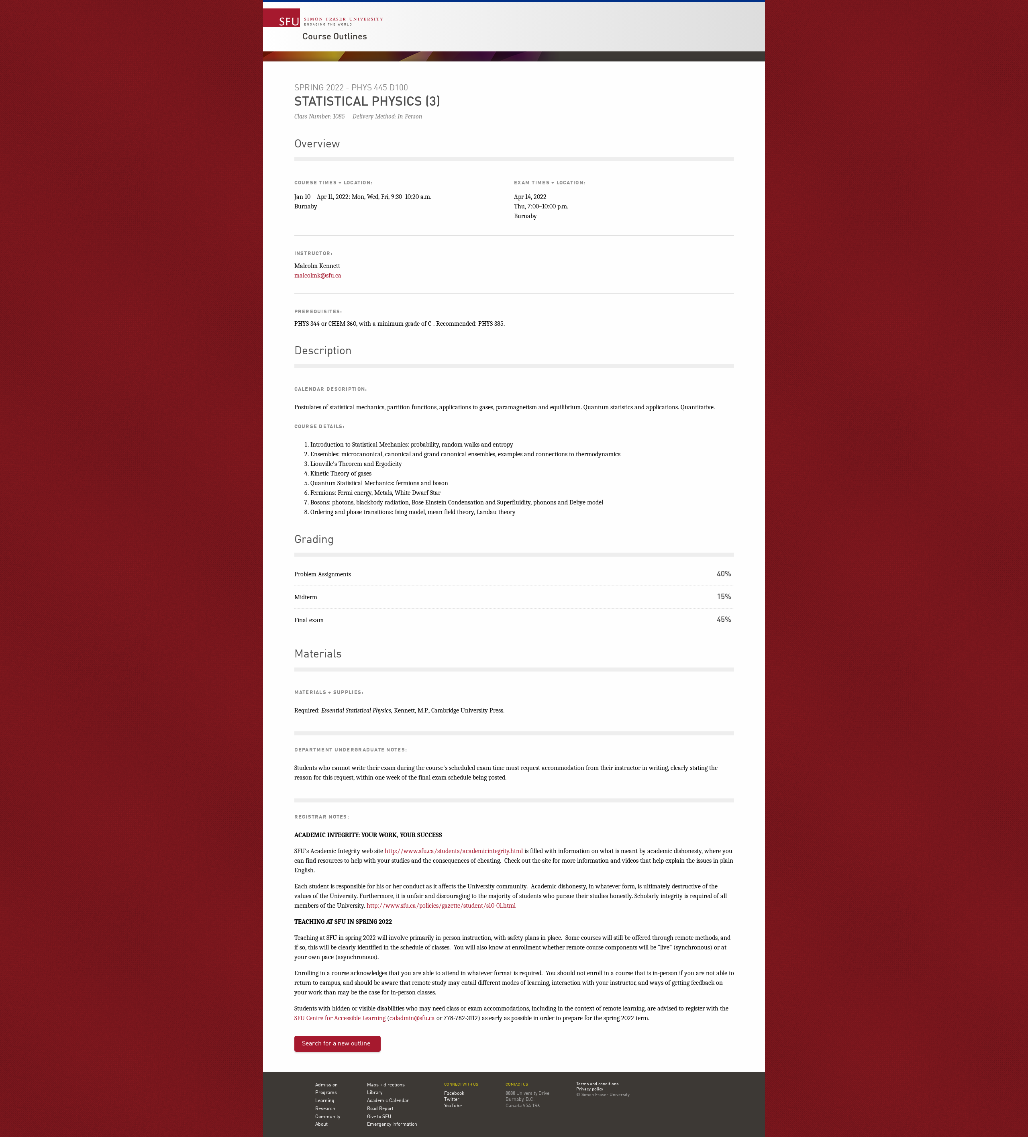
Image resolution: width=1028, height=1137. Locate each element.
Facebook (454, 1093)
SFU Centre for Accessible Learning (340, 1018)
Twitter (451, 1099)
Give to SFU (379, 1117)
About (321, 1124)
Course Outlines (334, 37)
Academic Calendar (388, 1100)
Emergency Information (392, 1124)
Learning (325, 1100)
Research (325, 1108)
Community (327, 1117)
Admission (326, 1085)
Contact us (517, 1084)
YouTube (453, 1106)
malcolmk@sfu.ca (317, 275)
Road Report (380, 1108)
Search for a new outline (336, 1044)
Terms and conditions (597, 1084)
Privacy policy (589, 1090)
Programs (326, 1092)
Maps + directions (386, 1085)
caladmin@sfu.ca (412, 1018)
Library (374, 1092)
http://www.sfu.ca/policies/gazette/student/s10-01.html (441, 905)
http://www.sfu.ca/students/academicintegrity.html (454, 851)
